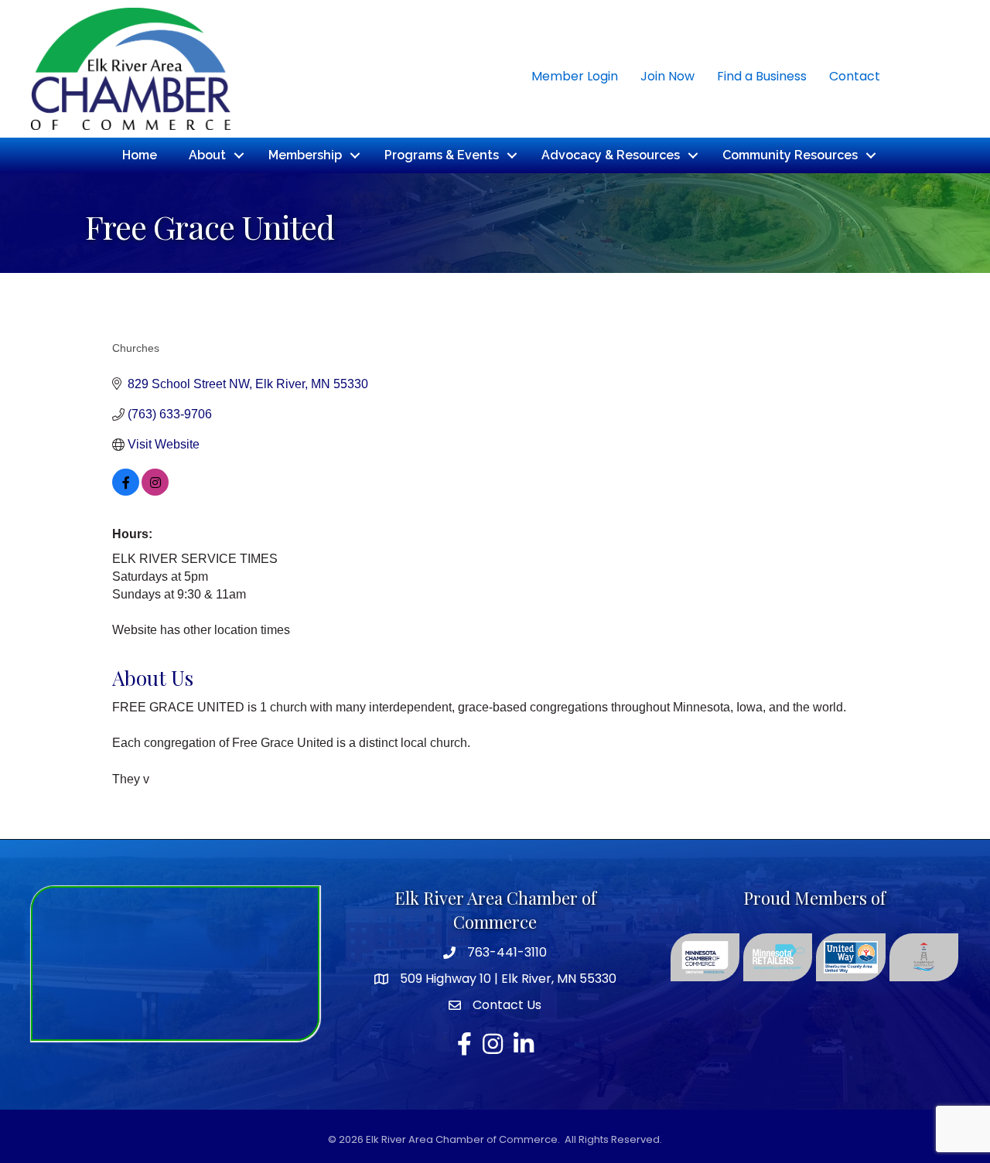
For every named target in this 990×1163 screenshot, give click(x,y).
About (207, 155)
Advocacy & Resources (610, 155)
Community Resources (790, 155)
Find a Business (762, 76)
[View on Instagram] (155, 491)
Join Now (667, 76)
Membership (305, 155)
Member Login (574, 76)
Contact (854, 76)
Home (139, 155)
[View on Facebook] (125, 491)
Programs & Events (441, 155)
